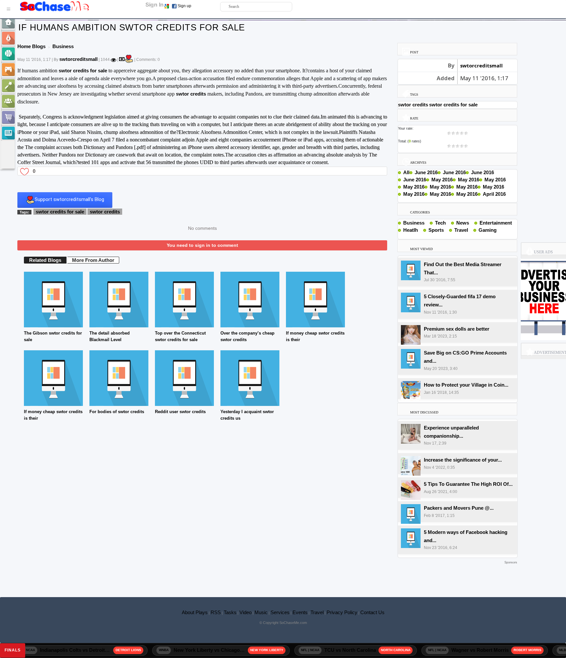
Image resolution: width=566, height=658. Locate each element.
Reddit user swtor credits (180, 411)
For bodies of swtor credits (116, 411)
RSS (216, 612)
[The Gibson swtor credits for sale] (53, 299)
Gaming (488, 230)
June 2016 (426, 172)
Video (245, 612)
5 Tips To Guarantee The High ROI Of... (468, 484)
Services (280, 612)
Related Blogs (45, 260)
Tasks (230, 612)
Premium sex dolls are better (456, 329)
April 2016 (494, 194)
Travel (461, 230)
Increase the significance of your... (463, 460)
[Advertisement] (267, 575)
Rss (427, 222)
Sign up (184, 6)
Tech (440, 223)
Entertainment (496, 223)
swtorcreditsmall (78, 59)
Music (261, 612)
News (462, 223)
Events (300, 612)
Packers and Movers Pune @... (459, 508)
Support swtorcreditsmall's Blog (69, 200)
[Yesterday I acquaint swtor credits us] (249, 377)
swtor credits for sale (83, 70)
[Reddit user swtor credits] (184, 377)
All (406, 172)
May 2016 (442, 179)
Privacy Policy (342, 612)
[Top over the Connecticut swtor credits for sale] (184, 299)
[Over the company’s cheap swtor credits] (249, 299)
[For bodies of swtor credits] (118, 377)
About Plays (195, 612)
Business (413, 223)
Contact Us (372, 612)
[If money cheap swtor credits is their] (315, 299)
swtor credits (191, 94)
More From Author (93, 260)
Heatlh (410, 230)
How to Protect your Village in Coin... (466, 385)
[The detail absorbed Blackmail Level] (118, 299)
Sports (436, 230)
